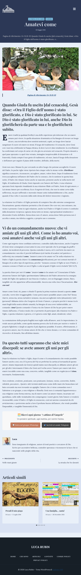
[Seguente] (75, 502)
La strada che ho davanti (68, 461)
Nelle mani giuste (9, 461)
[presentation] (20, 494)
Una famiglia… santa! (55, 510)
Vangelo (49, 19)
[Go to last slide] (5, 502)
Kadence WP (57, 569)
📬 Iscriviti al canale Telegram (56, 425)
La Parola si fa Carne (36, 19)
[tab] (36, 525)
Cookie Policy (64, 556)
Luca (14, 439)
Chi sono (24, 556)
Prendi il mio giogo (14, 510)
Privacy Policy (40, 560)
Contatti (48, 556)
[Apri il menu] (75, 9)
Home (13, 556)
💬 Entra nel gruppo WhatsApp (25, 425)
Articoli (36, 556)
